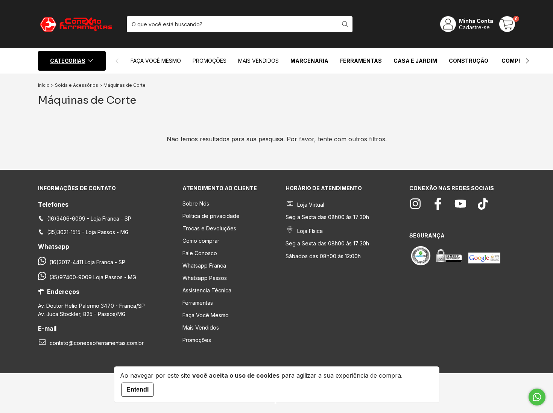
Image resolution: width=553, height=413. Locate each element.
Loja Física (310, 231)
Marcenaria (309, 60)
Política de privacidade (211, 216)
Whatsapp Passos (204, 278)
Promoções (209, 60)
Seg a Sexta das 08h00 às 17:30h (327, 217)
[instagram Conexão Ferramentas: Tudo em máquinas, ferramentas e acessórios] (415, 204)
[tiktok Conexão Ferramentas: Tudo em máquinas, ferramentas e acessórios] (483, 204)
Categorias (67, 60)
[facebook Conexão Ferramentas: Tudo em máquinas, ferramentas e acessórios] (438, 204)
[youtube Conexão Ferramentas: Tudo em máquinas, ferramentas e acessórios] (460, 204)
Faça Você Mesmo (205, 315)
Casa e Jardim (415, 60)
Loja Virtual (310, 204)
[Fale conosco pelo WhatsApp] (537, 397)
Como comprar (200, 241)
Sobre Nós (195, 203)
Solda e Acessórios (76, 85)
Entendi (137, 389)
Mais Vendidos (258, 60)
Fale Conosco (199, 253)
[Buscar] (344, 24)
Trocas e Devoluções (209, 228)
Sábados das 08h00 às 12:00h (323, 256)
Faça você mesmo (156, 60)
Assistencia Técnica (206, 290)
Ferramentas (361, 60)
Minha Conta (476, 21)
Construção (468, 60)
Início (44, 85)
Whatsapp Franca (204, 265)
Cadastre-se (474, 27)
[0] (507, 24)
